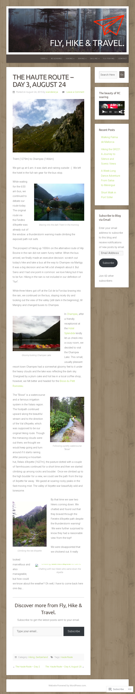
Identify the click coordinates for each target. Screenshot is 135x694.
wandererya (52, 92)
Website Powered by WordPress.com (67, 685)
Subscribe (74, 631)
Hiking (69, 59)
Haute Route (67, 657)
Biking (81, 59)
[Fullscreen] (123, 112)
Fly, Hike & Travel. (87, 43)
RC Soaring (56, 59)
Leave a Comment (75, 92)
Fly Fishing (109, 59)
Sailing (94, 59)
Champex (72, 314)
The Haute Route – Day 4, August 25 (63, 666)
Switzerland (42, 657)
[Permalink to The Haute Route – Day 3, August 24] (48, 125)
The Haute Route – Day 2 (27, 666)
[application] (112, 108)
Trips (43, 59)
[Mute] (120, 112)
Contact (122, 59)
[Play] (103, 112)
